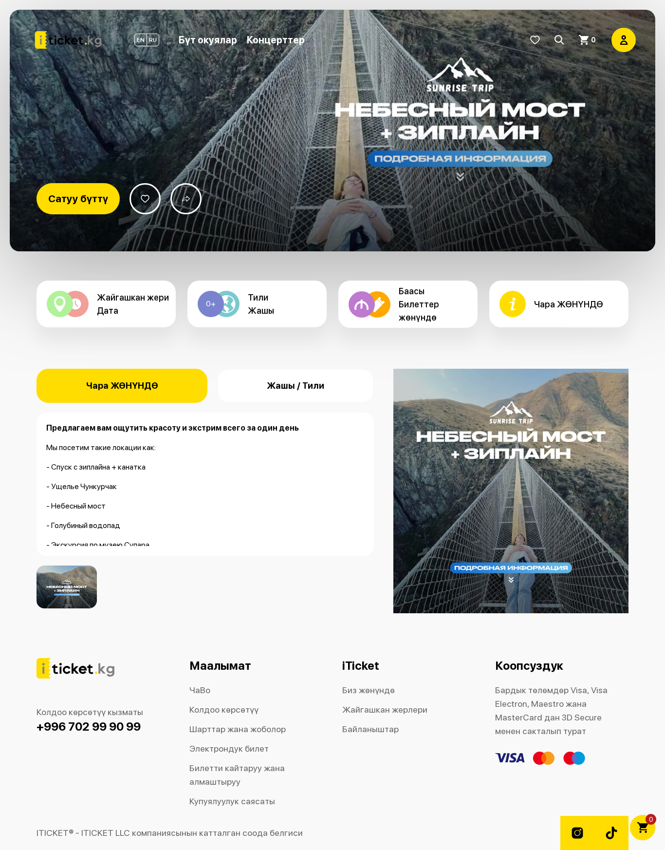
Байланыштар (370, 729)
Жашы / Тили (295, 385)
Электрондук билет (229, 748)
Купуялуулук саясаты (232, 801)
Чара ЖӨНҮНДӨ (122, 385)
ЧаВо (199, 690)
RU (153, 40)
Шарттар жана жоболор (237, 729)
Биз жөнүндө (368, 690)
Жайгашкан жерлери (384, 709)
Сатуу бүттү (78, 198)
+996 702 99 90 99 (89, 726)
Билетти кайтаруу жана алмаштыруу (237, 775)
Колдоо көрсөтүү (224, 709)
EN (141, 40)
